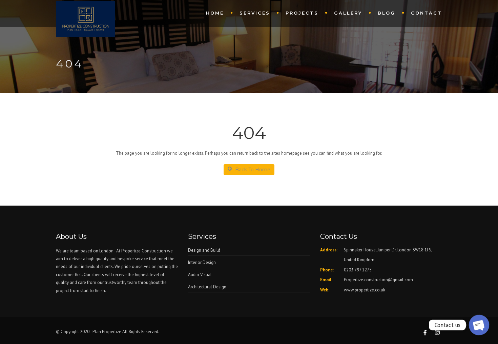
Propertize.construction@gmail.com (378, 280)
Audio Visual (200, 275)
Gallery (348, 13)
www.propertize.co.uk (364, 290)
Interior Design (202, 262)
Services (255, 13)
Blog (386, 13)
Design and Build (204, 250)
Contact (426, 13)
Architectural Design (207, 287)
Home (215, 13)
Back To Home (252, 170)
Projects (302, 13)
